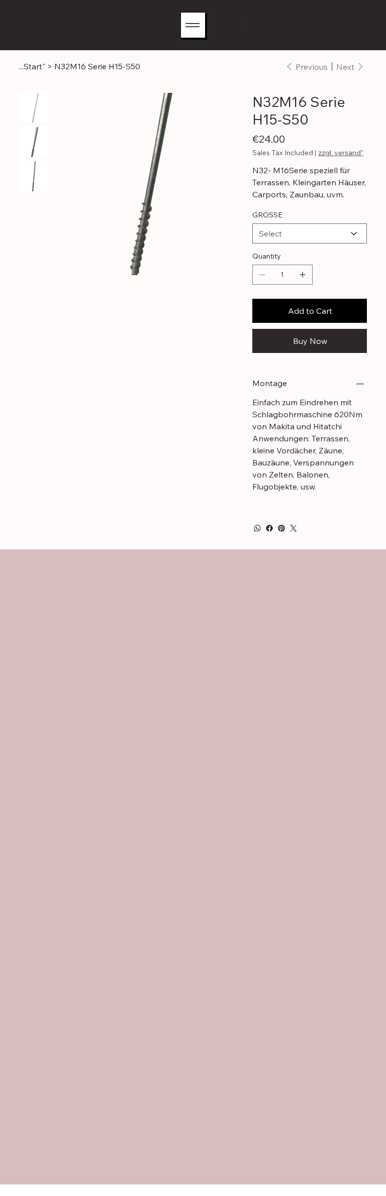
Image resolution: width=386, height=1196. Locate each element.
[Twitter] (293, 528)
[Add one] (303, 275)
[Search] (249, 25)
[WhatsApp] (257, 528)
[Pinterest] (281, 528)
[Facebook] (269, 528)
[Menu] (193, 25)
